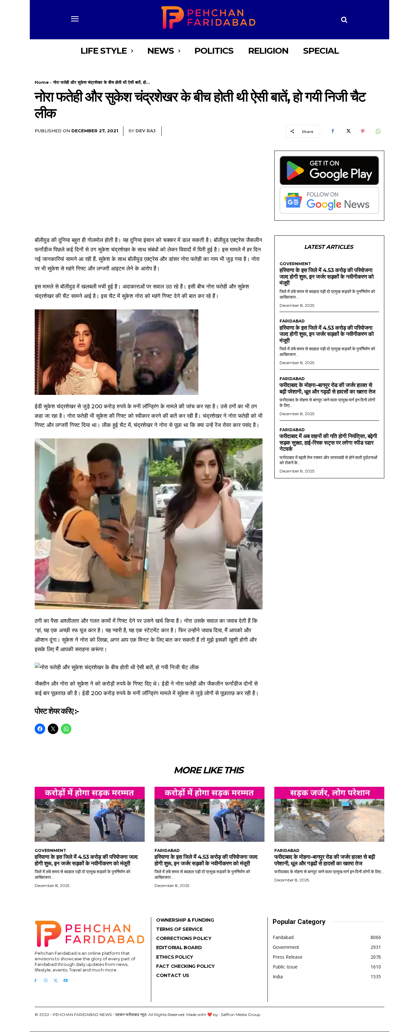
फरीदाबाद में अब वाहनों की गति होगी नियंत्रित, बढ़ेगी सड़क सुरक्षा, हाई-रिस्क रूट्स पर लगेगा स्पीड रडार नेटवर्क (328, 442)
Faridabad (292, 321)
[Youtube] (65, 980)
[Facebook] (332, 131)
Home (42, 82)
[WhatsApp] (377, 131)
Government (295, 264)
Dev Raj (145, 130)
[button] (344, 20)
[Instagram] (45, 980)
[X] (347, 131)
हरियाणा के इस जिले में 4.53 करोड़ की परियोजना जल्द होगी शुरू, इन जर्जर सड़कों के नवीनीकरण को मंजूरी (326, 276)
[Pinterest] (362, 131)
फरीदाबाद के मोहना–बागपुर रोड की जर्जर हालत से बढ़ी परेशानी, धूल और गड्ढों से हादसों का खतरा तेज (327, 388)
